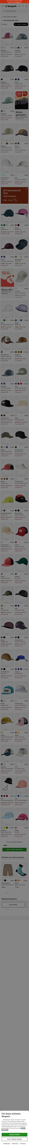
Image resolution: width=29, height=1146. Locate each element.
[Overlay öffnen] (20, 2)
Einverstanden (14, 1134)
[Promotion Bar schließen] (27, 2)
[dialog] (14, 1128)
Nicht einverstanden (14, 1139)
